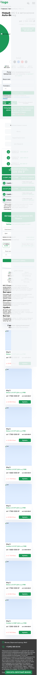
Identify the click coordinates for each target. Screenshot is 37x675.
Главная (4, 8)
